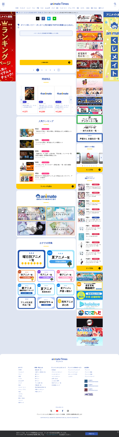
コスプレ (82, 8)
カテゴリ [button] (20, 367)
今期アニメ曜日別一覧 (40, 372)
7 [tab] (96, 165)
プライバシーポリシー (57, 372)
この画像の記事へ (45, 62)
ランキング (22, 8)
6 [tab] (94, 165)
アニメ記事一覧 (38, 383)
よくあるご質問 (55, 380)
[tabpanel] (89, 158)
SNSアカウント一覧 (56, 383)
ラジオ (42, 8)
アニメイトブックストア (74, 370)
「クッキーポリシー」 (52, 434)
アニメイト (87, 370)
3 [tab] (87, 165)
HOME (17, 8)
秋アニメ (37, 378)
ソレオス (70, 376)
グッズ (53, 8)
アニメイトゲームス (73, 372)
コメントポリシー (56, 376)
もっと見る (89, 169)
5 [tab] (92, 165)
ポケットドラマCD (72, 374)
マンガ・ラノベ (63, 8)
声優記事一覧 (38, 385)
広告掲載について (56, 385)
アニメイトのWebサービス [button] (74, 367)
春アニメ (37, 374)
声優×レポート (38, 391)
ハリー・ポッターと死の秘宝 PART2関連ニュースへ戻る (46, 33)
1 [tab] (83, 165)
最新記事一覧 (38, 370)
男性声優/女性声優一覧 (40, 387)
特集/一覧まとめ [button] (39, 367)
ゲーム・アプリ (71, 8)
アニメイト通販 (88, 372)
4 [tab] (89, 165)
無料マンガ (101, 8)
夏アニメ (37, 376)
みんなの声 (47, 8)
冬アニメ (37, 380)
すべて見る (89, 268)
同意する (91, 433)
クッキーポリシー (56, 374)
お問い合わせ (55, 378)
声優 (38, 8)
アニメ (33, 8)
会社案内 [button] (86, 367)
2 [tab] (85, 165)
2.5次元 (87, 8)
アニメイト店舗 (88, 374)
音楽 (78, 8)
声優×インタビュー (39, 389)
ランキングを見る (46, 186)
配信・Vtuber (94, 8)
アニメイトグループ (89, 376)
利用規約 (54, 370)
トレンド (28, 8)
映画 (57, 8)
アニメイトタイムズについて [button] (58, 367)
